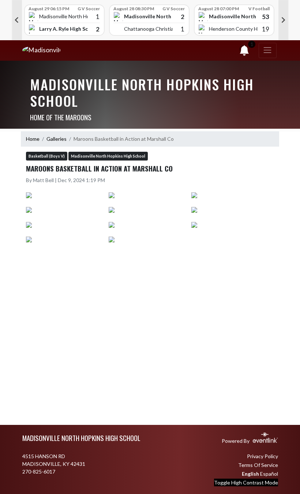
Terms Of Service (258, 465)
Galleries (56, 139)
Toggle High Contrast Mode (246, 482)
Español (269, 474)
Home (33, 139)
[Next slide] (283, 20)
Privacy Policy (262, 456)
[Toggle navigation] (268, 50)
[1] (244, 52)
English (250, 474)
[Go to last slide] (17, 20)
